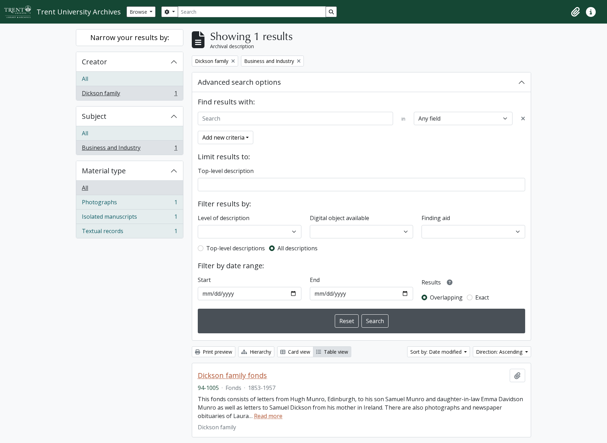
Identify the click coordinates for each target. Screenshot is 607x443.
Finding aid (436, 218)
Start (204, 280)
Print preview (216, 351)
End (315, 280)
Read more (268, 416)
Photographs (129, 204)
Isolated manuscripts (129, 218)
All (85, 79)
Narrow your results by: (129, 37)
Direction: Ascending (500, 351)
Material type (104, 170)
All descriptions (298, 248)
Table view (335, 351)
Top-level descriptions (235, 248)
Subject (94, 116)
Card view (298, 351)
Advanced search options (239, 82)
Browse (139, 11)
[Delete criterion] (523, 118)
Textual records (129, 232)
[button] (575, 12)
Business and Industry (129, 149)
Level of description (223, 218)
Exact (482, 297)
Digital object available (339, 218)
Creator (94, 61)
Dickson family (129, 94)
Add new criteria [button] (223, 137)
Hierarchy (259, 351)
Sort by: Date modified (436, 351)
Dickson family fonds (232, 375)
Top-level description (226, 171)
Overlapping (446, 297)
